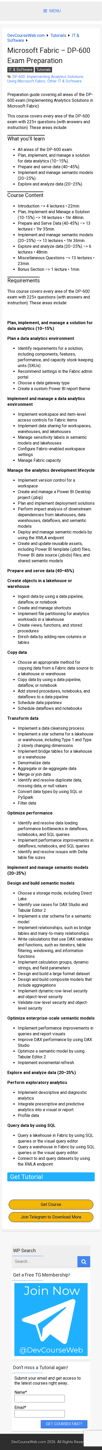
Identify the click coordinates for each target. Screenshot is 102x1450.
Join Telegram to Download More (51, 1217)
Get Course (51, 1204)
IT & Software (20, 70)
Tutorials (58, 35)
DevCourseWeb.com (26, 35)
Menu (55, 10)
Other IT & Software (64, 81)
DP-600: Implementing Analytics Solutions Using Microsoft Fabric (45, 79)
